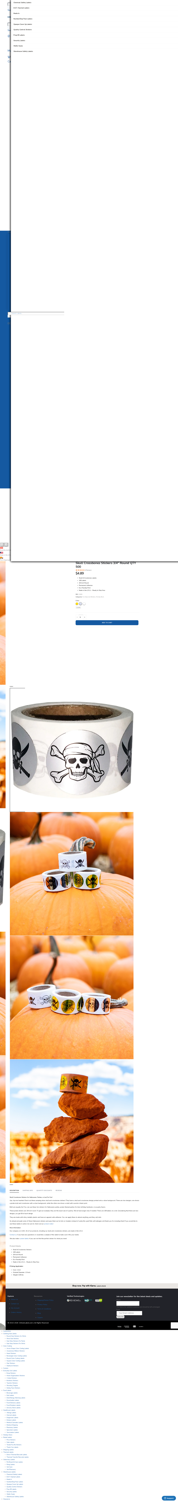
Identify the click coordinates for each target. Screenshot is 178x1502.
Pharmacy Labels (12, 1427)
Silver (80, 603)
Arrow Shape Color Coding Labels (18, 1348)
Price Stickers (11, 1440)
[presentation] (2, 544)
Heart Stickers (11, 1353)
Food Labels (7, 1390)
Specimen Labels (12, 1430)
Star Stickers (11, 1363)
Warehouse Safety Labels (15, 1497)
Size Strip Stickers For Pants (16, 1341)
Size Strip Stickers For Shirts (16, 1343)
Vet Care (9, 1467)
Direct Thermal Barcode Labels (17, 1455)
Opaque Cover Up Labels (15, 1484)
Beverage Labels (12, 1393)
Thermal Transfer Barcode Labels (18, 1457)
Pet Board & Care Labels (15, 1462)
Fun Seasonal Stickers (89, 597)
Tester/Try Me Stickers (14, 1445)
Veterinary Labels (9, 1460)
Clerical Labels (11, 1415)
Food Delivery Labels (13, 1403)
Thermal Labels (8, 1452)
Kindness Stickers (12, 1381)
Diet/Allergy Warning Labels (16, 1398)
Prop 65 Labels (11, 1489)
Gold (77, 603)
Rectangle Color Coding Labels (17, 1356)
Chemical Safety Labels (14, 1474)
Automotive (7, 1331)
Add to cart (107, 623)
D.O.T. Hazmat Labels (13, 1477)
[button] (107, 570)
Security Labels (12, 1492)
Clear (78, 607)
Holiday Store (100, 597)
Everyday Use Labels (10, 1371)
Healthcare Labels (9, 1410)
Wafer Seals (11, 1494)
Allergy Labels (11, 1413)
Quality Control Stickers (14, 1487)
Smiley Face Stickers (13, 1388)
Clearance (6, 1499)
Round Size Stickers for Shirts (16, 1336)
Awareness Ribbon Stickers (16, 1351)
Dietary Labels (11, 1420)
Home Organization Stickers (16, 1376)
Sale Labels (10, 1442)
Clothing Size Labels (10, 1334)
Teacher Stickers (12, 1383)
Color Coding (7, 1346)
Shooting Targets (12, 1385)
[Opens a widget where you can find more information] (169, 1498)
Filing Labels (11, 1464)
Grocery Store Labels (13, 1408)
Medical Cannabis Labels (15, 1422)
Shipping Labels (8, 1450)
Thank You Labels (12, 1447)
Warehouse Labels (9, 1472)
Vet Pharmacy (11, 1469)
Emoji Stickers (11, 1373)
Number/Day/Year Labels (15, 1482)
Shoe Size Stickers (13, 1339)
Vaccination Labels (13, 1432)
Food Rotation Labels (13, 1405)
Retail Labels (7, 1437)
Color (77, 601)
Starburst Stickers (12, 1366)
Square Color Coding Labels (16, 1361)
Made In (9, 1479)
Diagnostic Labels (12, 1418)
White (84, 603)
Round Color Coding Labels (15, 1358)
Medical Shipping (12, 1425)
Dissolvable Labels (13, 1400)
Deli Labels (10, 1395)
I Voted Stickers (12, 1378)
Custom (5, 1368)
